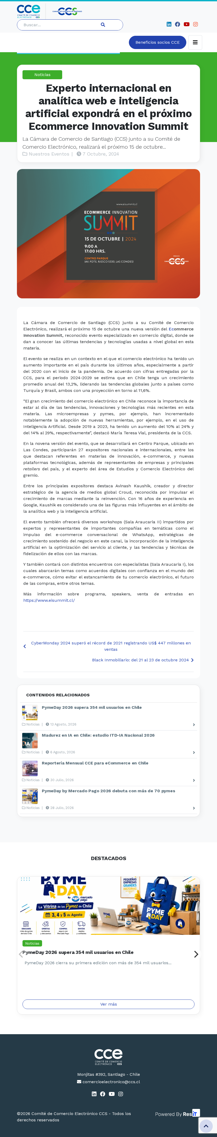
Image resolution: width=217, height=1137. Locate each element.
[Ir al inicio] (31, 11)
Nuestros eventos (48, 154)
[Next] (195, 954)
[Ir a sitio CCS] (67, 11)
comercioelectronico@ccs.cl (110, 1081)
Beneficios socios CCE (157, 42)
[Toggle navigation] (195, 42)
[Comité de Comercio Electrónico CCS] (108, 1057)
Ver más (108, 1004)
